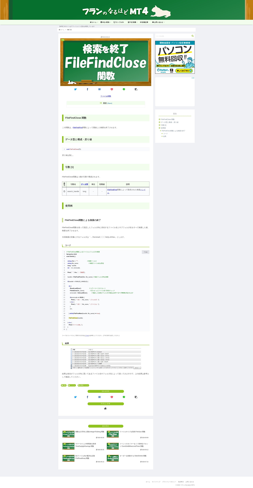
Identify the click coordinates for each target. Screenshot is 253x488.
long (69, 265)
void (67, 256)
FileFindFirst (78, 128)
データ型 (84, 184)
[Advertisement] (175, 92)
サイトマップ (156, 482)
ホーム (148, 482)
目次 (105, 103)
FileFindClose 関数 (168, 119)
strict (75, 254)
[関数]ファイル (84, 385)
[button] (192, 36)
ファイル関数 (105, 96)
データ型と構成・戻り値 (169, 122)
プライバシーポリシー (169, 482)
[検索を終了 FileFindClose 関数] (99, 89)
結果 (164, 136)
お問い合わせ (190, 482)
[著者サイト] (105, 408)
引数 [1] (163, 125)
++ (71, 309)
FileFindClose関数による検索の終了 (173, 131)
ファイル (72, 385)
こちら (87, 335)
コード (165, 133)
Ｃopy (145, 252)
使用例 (163, 128)
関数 (64, 385)
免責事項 (181, 482)
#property (69, 254)
